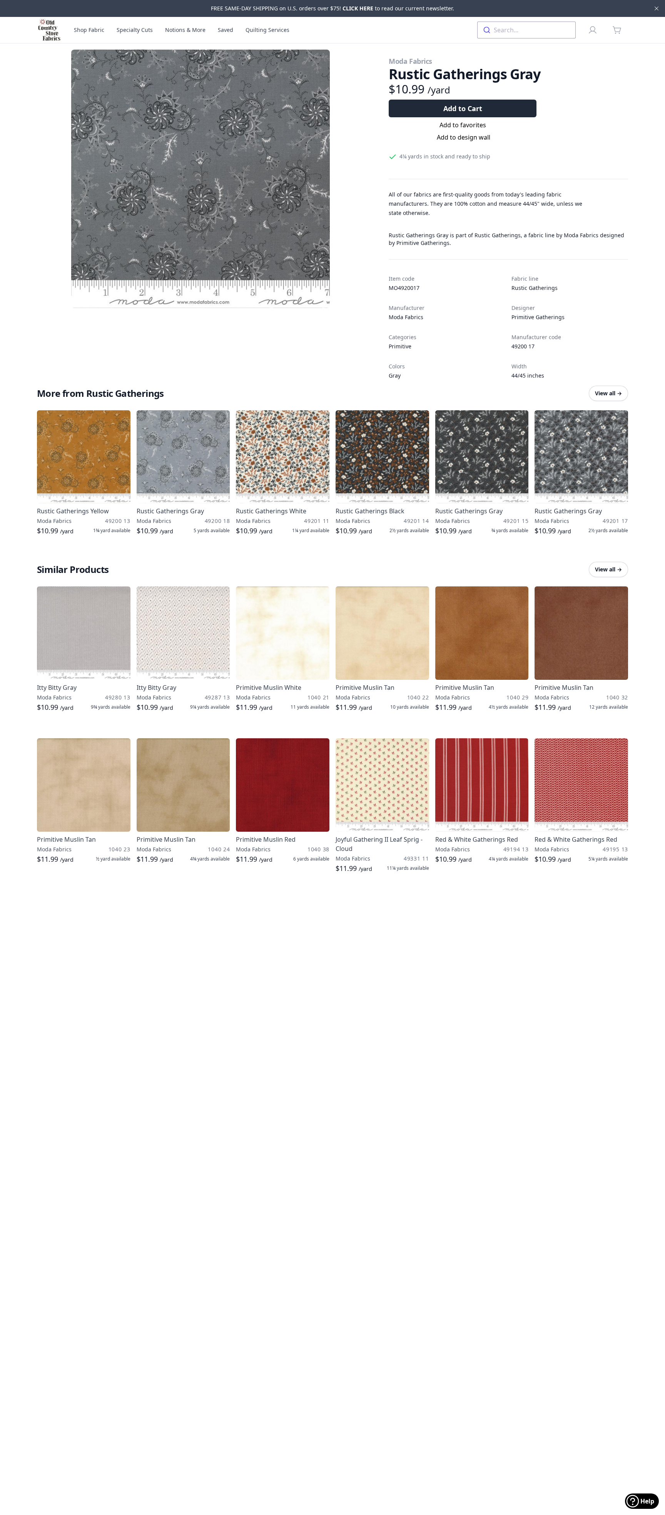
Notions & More (185, 29)
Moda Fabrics (410, 61)
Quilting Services (267, 29)
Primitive (400, 346)
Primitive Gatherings (538, 317)
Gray (395, 375)
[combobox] (526, 30)
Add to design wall (463, 137)
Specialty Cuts (135, 29)
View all (608, 393)
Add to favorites (462, 125)
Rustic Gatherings (534, 287)
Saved (225, 29)
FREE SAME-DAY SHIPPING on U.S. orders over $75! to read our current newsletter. (332, 8)
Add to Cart (462, 108)
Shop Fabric (89, 29)
